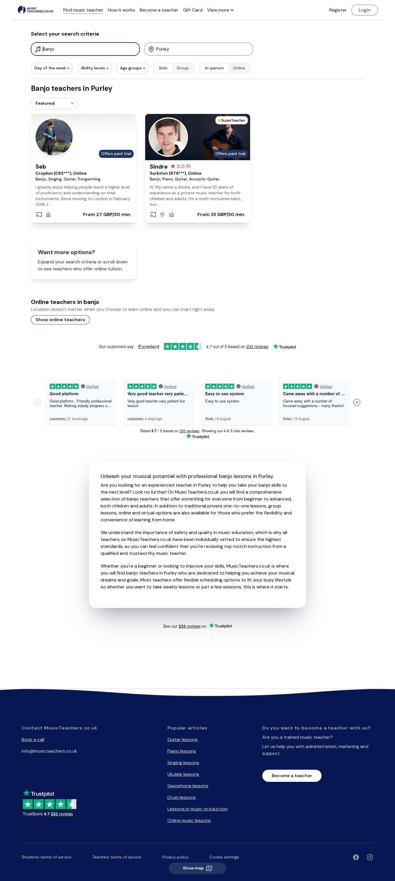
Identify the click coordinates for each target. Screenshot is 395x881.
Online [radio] (239, 68)
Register (338, 10)
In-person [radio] (214, 68)
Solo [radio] (163, 68)
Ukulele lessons (183, 774)
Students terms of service (46, 857)
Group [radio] (183, 68)
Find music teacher (83, 10)
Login (365, 10)
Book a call (33, 739)
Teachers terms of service (116, 857)
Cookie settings (224, 857)
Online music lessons (189, 820)
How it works (121, 10)
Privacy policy (175, 857)
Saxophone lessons (187, 786)
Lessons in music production (197, 809)
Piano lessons (181, 751)
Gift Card (192, 10)
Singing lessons (183, 763)
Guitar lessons (182, 739)
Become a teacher (159, 10)
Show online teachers (60, 320)
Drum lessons (181, 797)
